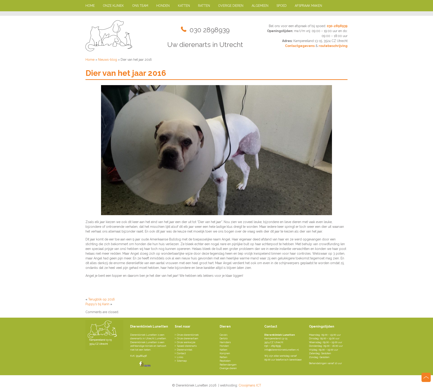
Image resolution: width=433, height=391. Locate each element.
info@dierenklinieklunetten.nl (281, 349)
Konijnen (225, 353)
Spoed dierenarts (187, 345)
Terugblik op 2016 (101, 299)
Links (180, 357)
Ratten (204, 5)
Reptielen (225, 360)
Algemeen (260, 5)
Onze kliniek (113, 5)
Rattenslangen (228, 364)
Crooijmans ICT (250, 385)
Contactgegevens (300, 46)
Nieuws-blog (107, 59)
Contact (181, 353)
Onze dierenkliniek (188, 334)
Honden (163, 5)
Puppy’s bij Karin (97, 304)
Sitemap (182, 360)
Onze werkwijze (186, 342)
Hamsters (225, 342)
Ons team (140, 5)
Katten (184, 5)
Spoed (281, 5)
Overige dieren (230, 5)
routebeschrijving (333, 46)
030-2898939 (337, 26)
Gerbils (224, 338)
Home (90, 5)
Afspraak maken (308, 5)
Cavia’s (223, 334)
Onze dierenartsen (187, 338)
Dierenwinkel (184, 349)
